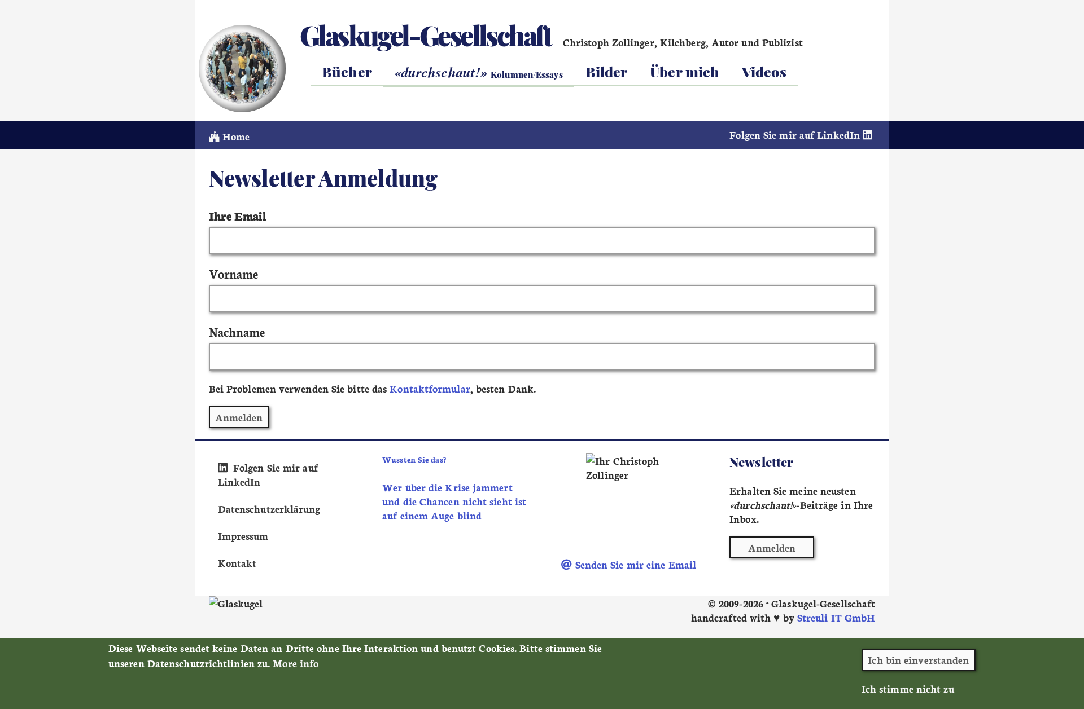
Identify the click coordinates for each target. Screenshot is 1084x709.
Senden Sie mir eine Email (634, 564)
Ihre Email (237, 215)
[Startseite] (241, 68)
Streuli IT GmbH (836, 617)
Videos (764, 71)
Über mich (684, 71)
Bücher (347, 71)
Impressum (243, 536)
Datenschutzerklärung (269, 508)
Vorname (234, 273)
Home (235, 136)
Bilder (606, 71)
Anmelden (772, 547)
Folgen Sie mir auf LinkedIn (796, 134)
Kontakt (237, 563)
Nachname (237, 331)
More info (295, 663)
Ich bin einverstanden (918, 660)
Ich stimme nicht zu (908, 688)
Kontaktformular (430, 388)
